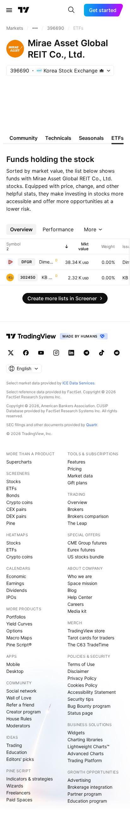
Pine (10, 523)
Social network (21, 690)
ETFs (11, 488)
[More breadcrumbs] (35, 28)
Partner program (85, 794)
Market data (80, 475)
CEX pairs (16, 509)
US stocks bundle (86, 556)
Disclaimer (78, 671)
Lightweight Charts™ (88, 746)
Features (76, 461)
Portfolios (16, 616)
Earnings (15, 583)
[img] (101, 70)
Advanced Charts (85, 753)
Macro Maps (19, 637)
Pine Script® (19, 644)
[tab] (21, 229)
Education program (87, 801)
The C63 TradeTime (88, 644)
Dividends (16, 590)
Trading (14, 745)
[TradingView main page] (23, 10)
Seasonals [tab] (91, 138)
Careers (76, 604)
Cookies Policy (83, 685)
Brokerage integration (90, 787)
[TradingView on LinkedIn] (71, 352)
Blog (72, 590)
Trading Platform (85, 760)
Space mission (82, 583)
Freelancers (18, 792)
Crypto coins (19, 502)
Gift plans (77, 482)
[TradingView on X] (10, 352)
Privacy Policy (82, 678)
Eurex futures (81, 549)
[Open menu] (9, 10)
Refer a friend (20, 704)
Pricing (75, 468)
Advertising (79, 780)
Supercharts (19, 461)
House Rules (19, 718)
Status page (80, 713)
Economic (16, 576)
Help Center (80, 597)
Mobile (13, 664)
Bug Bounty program (89, 706)
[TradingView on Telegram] (86, 352)
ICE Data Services (78, 383)
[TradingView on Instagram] (56, 352)
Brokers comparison (88, 516)
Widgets (76, 732)
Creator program (23, 711)
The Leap (77, 523)
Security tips (80, 699)
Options (14, 630)
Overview (77, 502)
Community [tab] (23, 138)
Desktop (15, 671)
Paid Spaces (19, 799)
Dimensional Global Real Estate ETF (46, 261)
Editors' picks (20, 759)
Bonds (12, 495)
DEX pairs (16, 516)
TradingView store (86, 630)
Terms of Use (81, 664)
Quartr (91, 424)
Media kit (77, 611)
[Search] (71, 10)
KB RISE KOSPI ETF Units (48, 277)
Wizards (14, 785)
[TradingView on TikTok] (101, 352)
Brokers (75, 509)
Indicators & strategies (29, 778)
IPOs (11, 597)
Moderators (18, 725)
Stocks (13, 481)
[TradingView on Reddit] (116, 352)
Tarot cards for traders (91, 637)
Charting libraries (85, 739)
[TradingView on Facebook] (25, 352)
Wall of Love (18, 697)
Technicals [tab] (58, 138)
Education (16, 752)
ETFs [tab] (117, 138)
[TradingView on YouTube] (41, 352)
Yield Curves (19, 623)
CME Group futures (87, 542)
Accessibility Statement (92, 692)
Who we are (80, 576)
